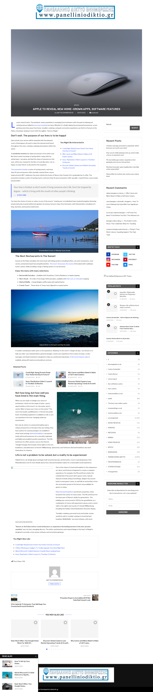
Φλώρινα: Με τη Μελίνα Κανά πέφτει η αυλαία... (129, 306)
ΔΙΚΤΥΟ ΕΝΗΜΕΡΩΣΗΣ (65, 113)
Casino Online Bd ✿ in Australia (117, 338)
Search (108, 124)
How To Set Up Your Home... (22, 662)
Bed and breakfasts (37, 433)
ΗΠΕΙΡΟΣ (124, 428)
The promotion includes (19, 169)
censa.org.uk (124, 379)
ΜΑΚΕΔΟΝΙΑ (124, 452)
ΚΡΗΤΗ (124, 447)
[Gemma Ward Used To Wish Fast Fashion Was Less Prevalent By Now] (111, 329)
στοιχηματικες (124, 471)
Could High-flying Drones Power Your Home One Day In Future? (37, 545)
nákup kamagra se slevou (115, 193)
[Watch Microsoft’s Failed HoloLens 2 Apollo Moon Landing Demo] (7, 675)
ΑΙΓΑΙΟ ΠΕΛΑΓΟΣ (124, 423)
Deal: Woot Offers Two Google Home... (23, 685)
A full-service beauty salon (79, 357)
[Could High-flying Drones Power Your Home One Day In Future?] (18, 375)
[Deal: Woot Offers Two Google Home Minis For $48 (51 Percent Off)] (25, 628)
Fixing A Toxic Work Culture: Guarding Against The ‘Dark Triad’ (123, 232)
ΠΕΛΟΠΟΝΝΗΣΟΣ (124, 462)
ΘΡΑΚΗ (124, 437)
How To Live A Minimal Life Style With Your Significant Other (122, 204)
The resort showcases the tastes (61, 264)
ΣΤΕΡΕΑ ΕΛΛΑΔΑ (124, 467)
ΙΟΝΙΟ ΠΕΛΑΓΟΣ (124, 442)
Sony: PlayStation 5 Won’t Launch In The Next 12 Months (35, 554)
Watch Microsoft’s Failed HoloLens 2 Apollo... (24, 674)
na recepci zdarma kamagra (115, 212)
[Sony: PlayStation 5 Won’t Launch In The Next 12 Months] (18, 383)
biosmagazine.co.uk (124, 364)
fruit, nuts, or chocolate (75, 279)
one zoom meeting (40, 125)
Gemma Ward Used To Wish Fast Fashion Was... (129, 327)
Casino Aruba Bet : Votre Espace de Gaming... (123, 317)
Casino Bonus (124, 374)
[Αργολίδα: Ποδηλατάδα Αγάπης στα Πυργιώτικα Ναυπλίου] (111, 295)
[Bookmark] (36, 622)
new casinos (124, 389)
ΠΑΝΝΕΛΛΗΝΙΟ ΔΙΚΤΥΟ (124, 457)
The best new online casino (124, 403)
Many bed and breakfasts (64, 492)
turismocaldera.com (124, 413)
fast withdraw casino (124, 384)
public (124, 398)
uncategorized (124, 418)
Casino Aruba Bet (124, 369)
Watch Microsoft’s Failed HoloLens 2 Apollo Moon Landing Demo (37, 551)
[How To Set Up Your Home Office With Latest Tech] (7, 663)
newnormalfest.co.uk (124, 393)
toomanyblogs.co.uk (124, 408)
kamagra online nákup (113, 221)
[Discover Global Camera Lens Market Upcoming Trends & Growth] (61, 383)
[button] (14, 634)
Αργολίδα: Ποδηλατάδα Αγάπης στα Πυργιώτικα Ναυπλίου (127, 294)
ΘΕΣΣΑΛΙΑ (124, 432)
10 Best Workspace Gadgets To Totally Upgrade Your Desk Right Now (40, 548)
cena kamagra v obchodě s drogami (118, 201)
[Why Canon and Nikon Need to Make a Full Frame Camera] (61, 375)
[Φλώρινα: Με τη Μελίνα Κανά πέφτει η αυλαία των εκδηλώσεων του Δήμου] (111, 308)
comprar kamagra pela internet (117, 229)
